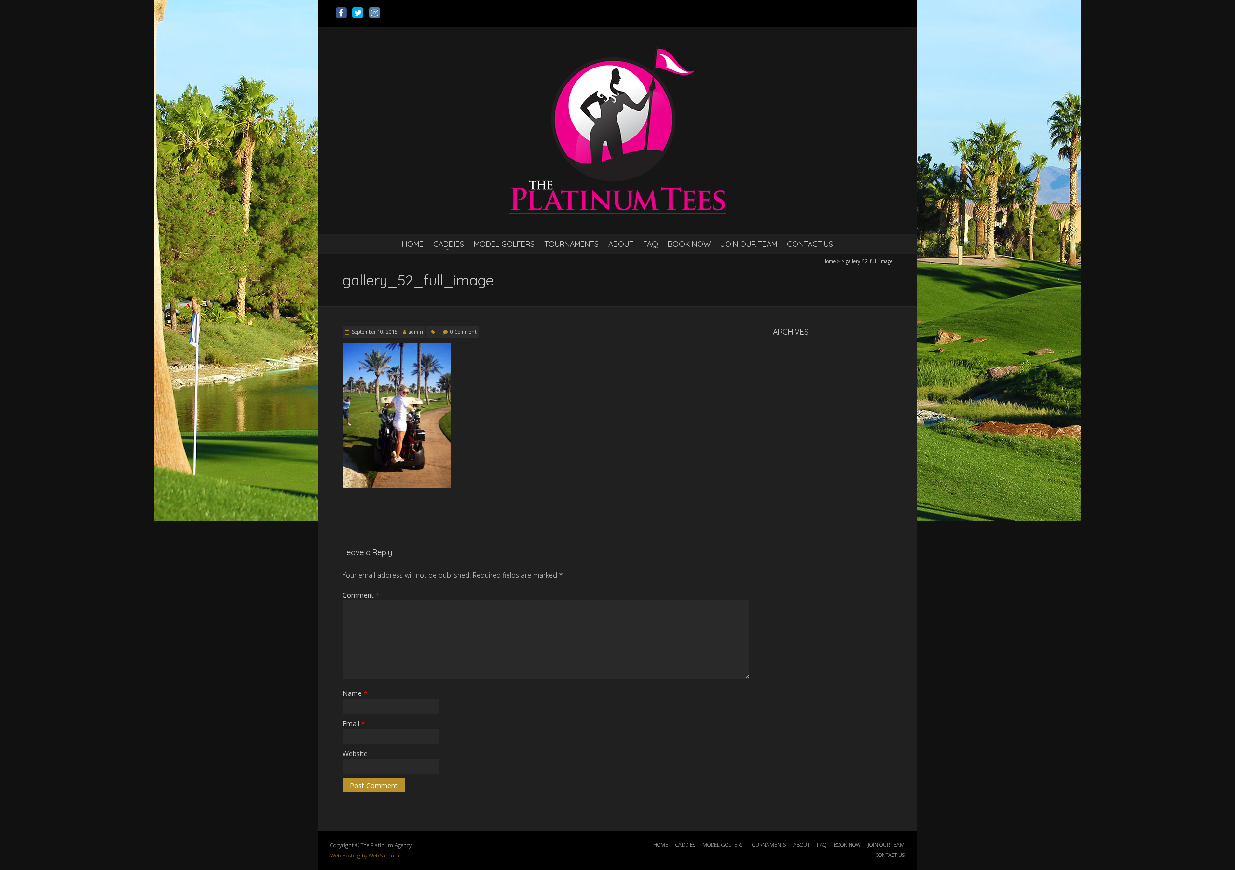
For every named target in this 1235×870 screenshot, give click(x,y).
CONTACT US (810, 244)
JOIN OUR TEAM (748, 244)
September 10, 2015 (375, 331)
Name (355, 693)
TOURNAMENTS (571, 244)
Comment (361, 594)
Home (829, 261)
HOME (413, 244)
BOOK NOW (689, 244)
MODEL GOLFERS (504, 244)
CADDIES (448, 244)
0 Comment (463, 331)
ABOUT (620, 244)
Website (355, 753)
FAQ (650, 244)
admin (416, 331)
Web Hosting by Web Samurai (365, 855)
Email (354, 723)
